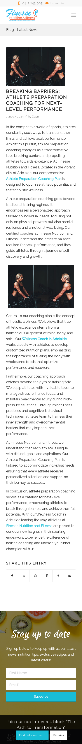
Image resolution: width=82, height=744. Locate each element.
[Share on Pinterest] (46, 576)
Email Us (57, 3)
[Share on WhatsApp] (35, 576)
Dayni (36, 116)
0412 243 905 (32, 3)
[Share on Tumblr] (58, 576)
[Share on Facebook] (12, 576)
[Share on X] (24, 576)
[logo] (34, 15)
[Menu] (73, 15)
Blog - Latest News (22, 30)
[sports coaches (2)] (35, 66)
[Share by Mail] (70, 576)
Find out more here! (32, 735)
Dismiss (58, 735)
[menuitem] (73, 15)
